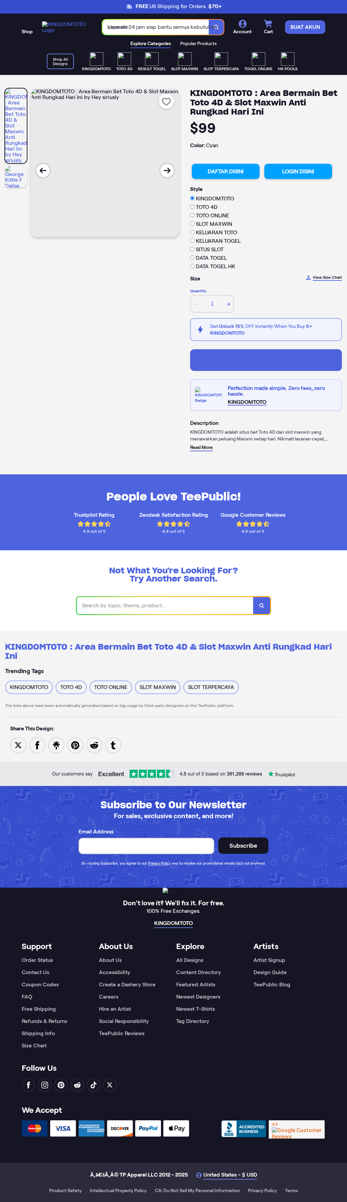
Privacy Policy (159, 863)
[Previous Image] (43, 170)
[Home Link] (65, 27)
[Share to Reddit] (94, 745)
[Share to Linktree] (56, 745)
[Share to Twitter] (18, 745)
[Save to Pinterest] (75, 745)
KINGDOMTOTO (266, 360)
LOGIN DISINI (298, 171)
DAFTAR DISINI (226, 171)
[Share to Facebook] (37, 745)
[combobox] (155, 27)
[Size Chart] (209, 395)
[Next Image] (167, 170)
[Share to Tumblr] (113, 745)
